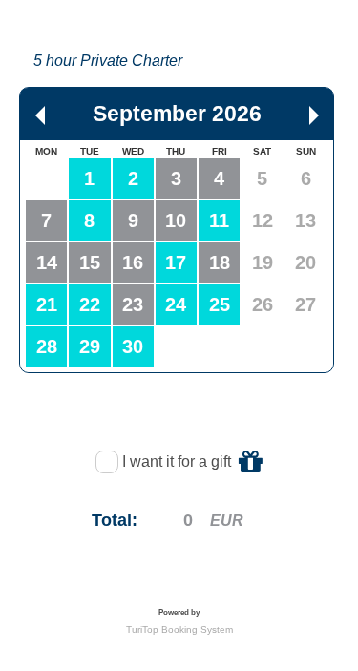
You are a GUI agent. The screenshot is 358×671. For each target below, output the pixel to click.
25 (219, 304)
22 (89, 304)
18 (219, 262)
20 (305, 262)
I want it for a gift (178, 461)
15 (89, 262)
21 (46, 304)
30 (132, 346)
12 (262, 220)
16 (132, 262)
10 (175, 220)
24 (175, 304)
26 (262, 304)
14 (46, 262)
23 (132, 304)
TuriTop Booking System (179, 629)
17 (175, 262)
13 (305, 220)
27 (305, 304)
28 (46, 346)
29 (89, 346)
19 (262, 262)
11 (219, 220)
